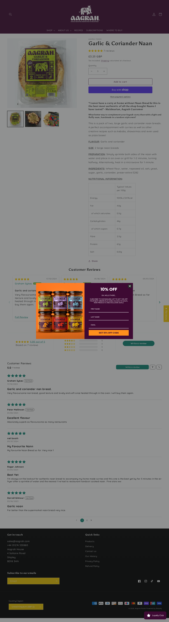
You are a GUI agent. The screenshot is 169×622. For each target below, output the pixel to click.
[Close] (130, 286)
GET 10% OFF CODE (109, 332)
